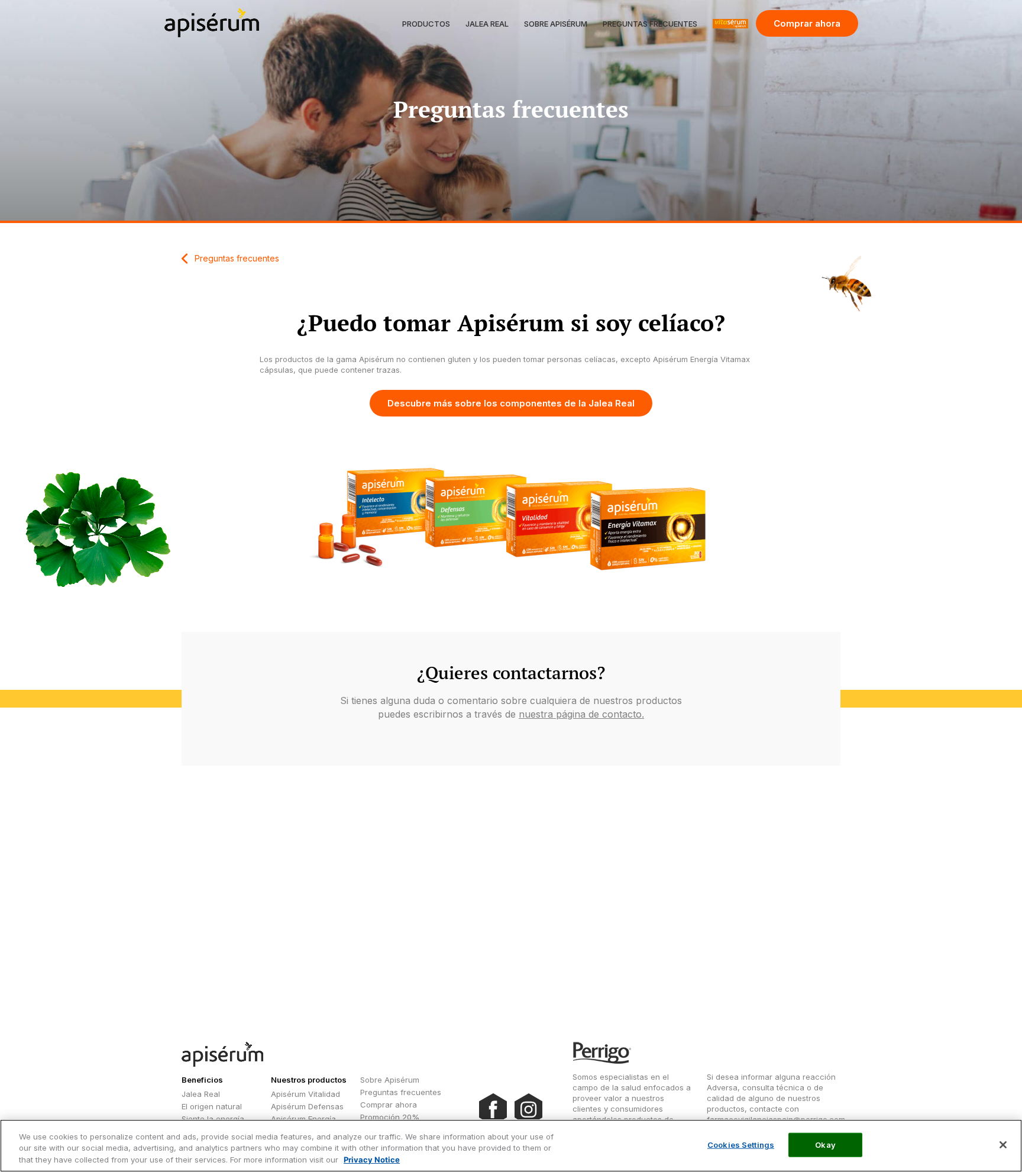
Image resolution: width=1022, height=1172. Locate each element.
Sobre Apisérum (555, 23)
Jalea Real (487, 23)
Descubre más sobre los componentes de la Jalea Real (511, 403)
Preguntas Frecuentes (650, 23)
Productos (426, 23)
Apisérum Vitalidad (305, 1094)
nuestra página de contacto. (581, 714)
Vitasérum (730, 23)
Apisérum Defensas (307, 1106)
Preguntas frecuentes (237, 258)
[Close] (1003, 1145)
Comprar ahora (807, 23)
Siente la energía (213, 1118)
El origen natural (212, 1106)
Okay (825, 1144)
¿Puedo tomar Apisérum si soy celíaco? (511, 323)
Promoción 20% (389, 1117)
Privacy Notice (372, 1159)
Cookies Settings (740, 1144)
